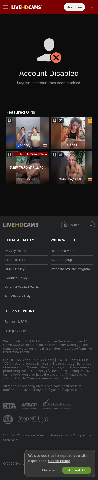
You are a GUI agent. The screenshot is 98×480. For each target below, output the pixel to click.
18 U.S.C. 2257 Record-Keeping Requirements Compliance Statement (47, 438)
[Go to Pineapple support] (8, 419)
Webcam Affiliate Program (70, 269)
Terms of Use (15, 260)
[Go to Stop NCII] (33, 419)
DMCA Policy (15, 269)
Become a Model (63, 251)
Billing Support (16, 331)
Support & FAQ (16, 322)
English (73, 225)
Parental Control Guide (22, 287)
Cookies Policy (16, 278)
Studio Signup (61, 260)
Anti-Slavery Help (18, 296)
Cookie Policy (59, 461)
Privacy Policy (15, 251)
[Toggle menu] (5, 7)
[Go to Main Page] (30, 7)
